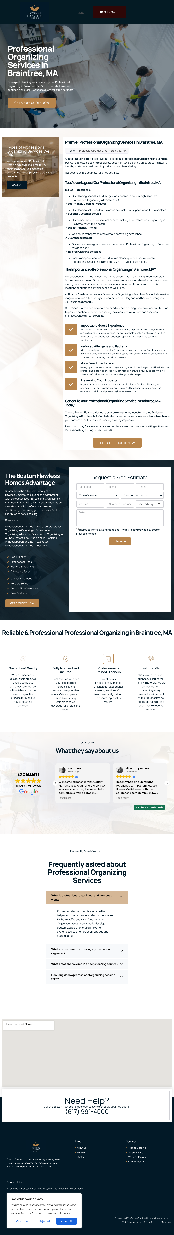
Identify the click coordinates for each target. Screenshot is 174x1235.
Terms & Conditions (102, 529)
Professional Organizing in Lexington (27, 542)
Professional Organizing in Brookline (35, 538)
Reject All (44, 1221)
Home (71, 150)
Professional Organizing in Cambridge (33, 528)
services (98, 315)
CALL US (17, 185)
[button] (78, 12)
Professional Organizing (138, 159)
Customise (22, 1221)
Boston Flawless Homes (82, 294)
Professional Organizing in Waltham (26, 545)
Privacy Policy (128, 529)
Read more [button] (65, 797)
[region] (44, 1210)
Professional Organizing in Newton (27, 532)
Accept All (66, 1221)
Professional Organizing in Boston (25, 526)
